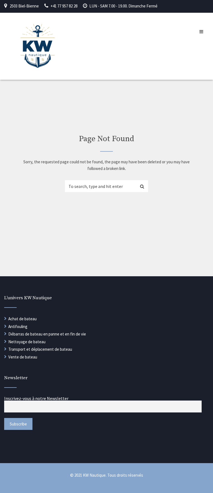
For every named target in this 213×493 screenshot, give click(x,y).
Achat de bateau (22, 318)
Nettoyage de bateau (26, 341)
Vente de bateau (22, 357)
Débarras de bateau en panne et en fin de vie (47, 334)
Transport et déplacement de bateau (40, 349)
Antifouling (17, 326)
